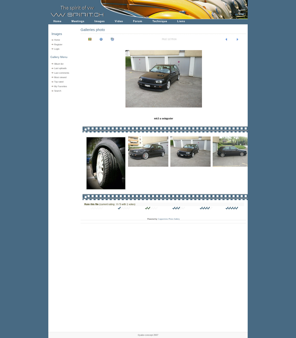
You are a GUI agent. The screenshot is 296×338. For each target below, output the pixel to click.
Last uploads (60, 68)
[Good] (178, 208)
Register (58, 44)
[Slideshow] (112, 39)
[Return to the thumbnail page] (89, 39)
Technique (159, 21)
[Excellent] (206, 208)
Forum (137, 21)
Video (119, 21)
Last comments (61, 73)
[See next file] (237, 39)
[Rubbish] (96, 208)
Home (57, 21)
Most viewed (60, 77)
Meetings (77, 21)
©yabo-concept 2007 (148, 335)
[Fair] (151, 208)
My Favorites (60, 86)
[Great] (232, 208)
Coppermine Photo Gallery (169, 219)
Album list (58, 64)
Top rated (58, 82)
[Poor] (124, 208)
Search (57, 91)
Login (56, 49)
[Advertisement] (62, 118)
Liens (181, 21)
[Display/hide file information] (101, 39)
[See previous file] (226, 39)
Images (99, 21)
